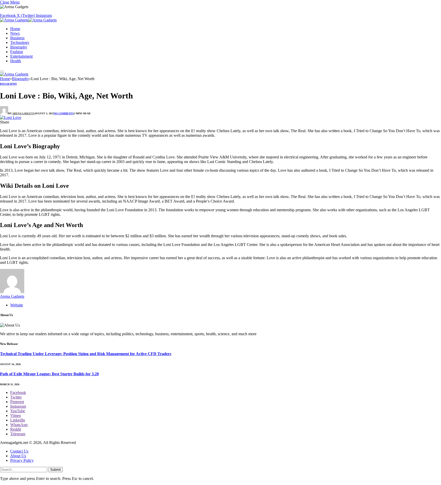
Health (15, 61)
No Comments (64, 113)
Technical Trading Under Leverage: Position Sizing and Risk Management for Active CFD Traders (85, 354)
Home (15, 29)
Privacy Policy (22, 460)
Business (17, 38)
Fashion (16, 51)
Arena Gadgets (23, 113)
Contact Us (19, 451)
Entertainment (21, 56)
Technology (19, 42)
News (15, 33)
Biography (18, 47)
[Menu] (2, 71)
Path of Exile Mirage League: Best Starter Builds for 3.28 (49, 374)
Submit (55, 469)
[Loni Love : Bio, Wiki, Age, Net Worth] (10, 117)
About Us (18, 456)
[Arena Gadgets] (28, 20)
